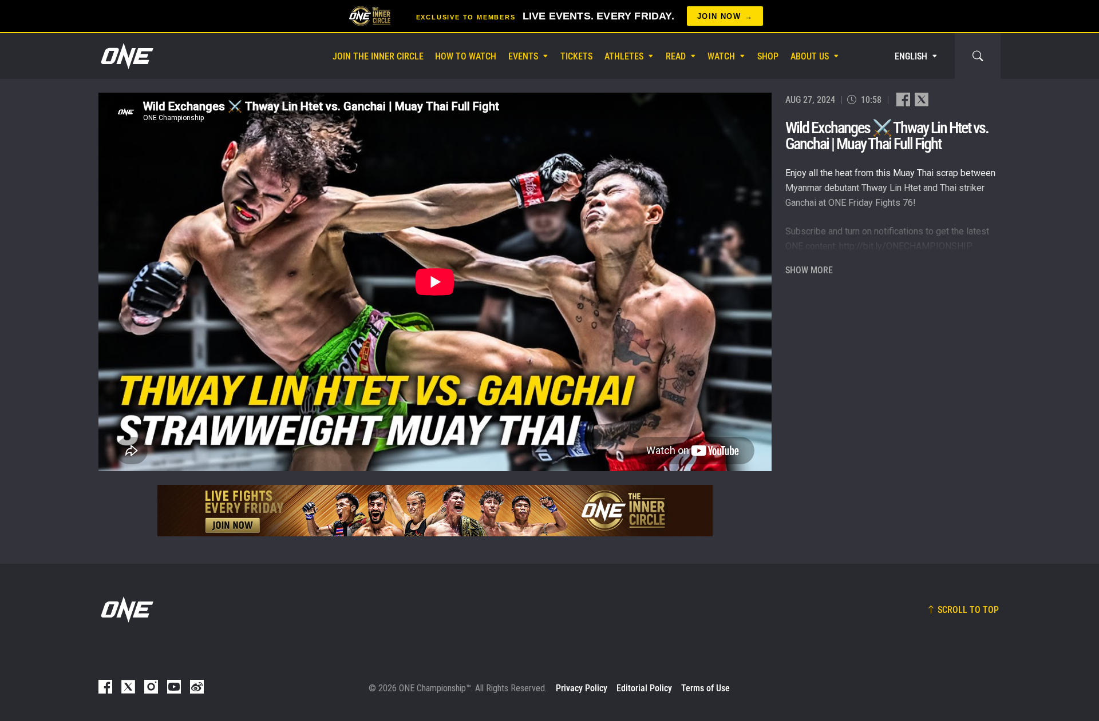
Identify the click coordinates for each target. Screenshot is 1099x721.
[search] (978, 56)
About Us (809, 56)
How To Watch (465, 56)
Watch (721, 56)
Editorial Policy (644, 688)
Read (676, 56)
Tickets (576, 56)
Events (523, 56)
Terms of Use (705, 688)
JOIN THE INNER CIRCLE (378, 56)
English (911, 56)
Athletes (623, 56)
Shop (767, 56)
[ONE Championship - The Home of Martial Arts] (125, 56)
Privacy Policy (581, 688)
